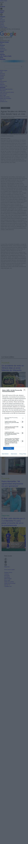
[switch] (22, 422)
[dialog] (14, 422)
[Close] (24, 390)
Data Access (14, 453)
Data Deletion (5, 453)
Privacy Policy (22, 453)
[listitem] (14, 418)
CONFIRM (9, 448)
